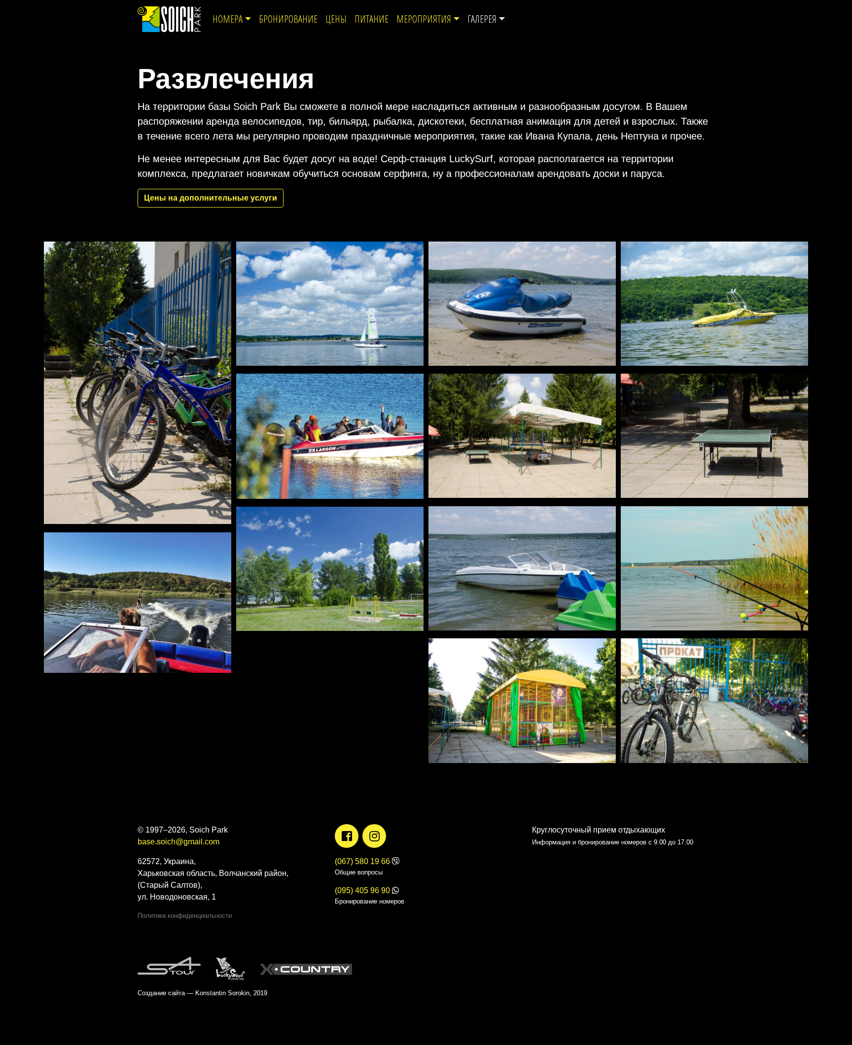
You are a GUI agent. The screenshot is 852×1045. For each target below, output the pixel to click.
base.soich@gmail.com (178, 841)
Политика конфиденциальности (185, 915)
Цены (336, 19)
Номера (228, 19)
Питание (372, 19)
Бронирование (288, 19)
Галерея (482, 19)
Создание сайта (161, 993)
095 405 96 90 (362, 890)
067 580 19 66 (362, 861)
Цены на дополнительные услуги (210, 198)
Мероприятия (423, 19)
